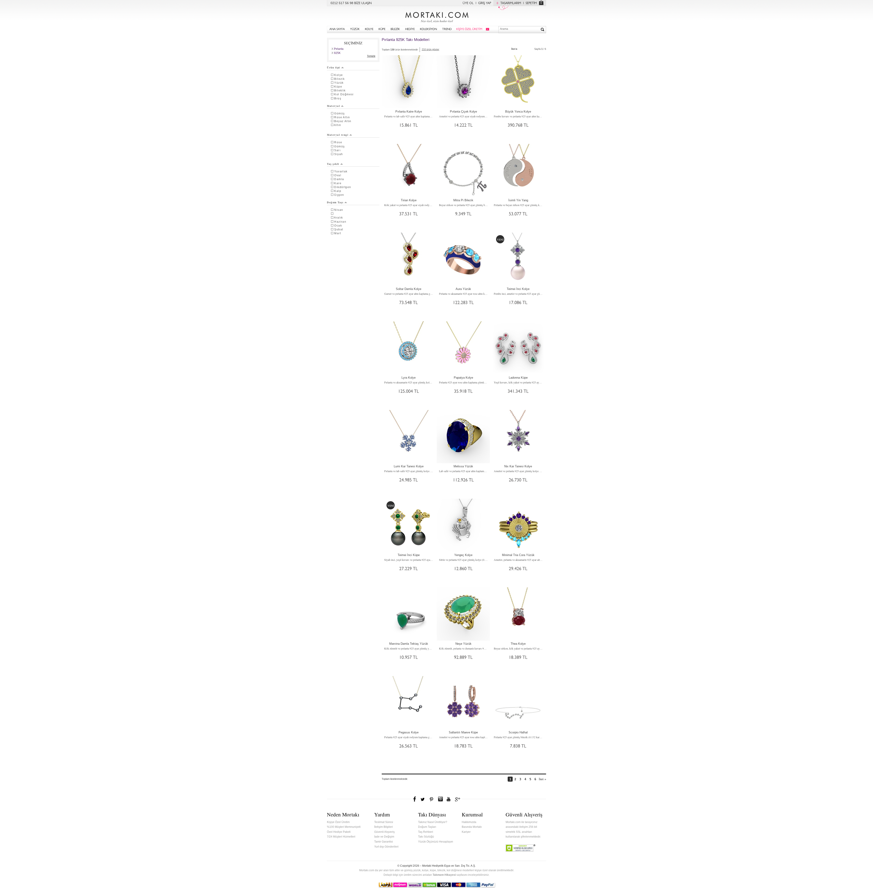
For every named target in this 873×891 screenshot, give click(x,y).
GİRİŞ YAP (484, 3)
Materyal (333, 106)
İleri (513, 49)
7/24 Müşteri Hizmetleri (341, 836)
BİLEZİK (395, 29)
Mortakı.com (436, 16)
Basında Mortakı (472, 826)
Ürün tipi (333, 67)
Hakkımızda (469, 822)
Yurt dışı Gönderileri (386, 846)
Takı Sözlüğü (426, 836)
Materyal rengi (337, 135)
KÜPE (382, 29)
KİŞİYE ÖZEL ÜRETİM (469, 29)
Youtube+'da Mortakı (448, 799)
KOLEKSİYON (428, 29)
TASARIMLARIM (509, 3)
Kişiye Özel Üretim (338, 822)
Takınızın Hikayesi (444, 874)
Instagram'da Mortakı (440, 799)
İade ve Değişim (384, 836)
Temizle (371, 56)
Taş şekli (333, 164)
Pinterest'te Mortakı (431, 799)
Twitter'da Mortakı (423, 799)
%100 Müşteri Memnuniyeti (344, 826)
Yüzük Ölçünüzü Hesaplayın (435, 841)
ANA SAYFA (337, 29)
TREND (447, 29)
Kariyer (466, 831)
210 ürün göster (430, 49)
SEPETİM (531, 3)
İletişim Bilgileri (383, 826)
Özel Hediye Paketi (339, 831)
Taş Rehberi (425, 831)
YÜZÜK (355, 29)
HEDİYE (410, 29)
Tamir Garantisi (383, 841)
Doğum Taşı (335, 202)
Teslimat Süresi (383, 822)
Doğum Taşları (427, 826)
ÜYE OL (468, 3)
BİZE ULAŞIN (363, 3)
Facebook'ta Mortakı (415, 799)
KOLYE (369, 29)
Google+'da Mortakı (458, 799)
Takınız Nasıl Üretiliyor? (432, 822)
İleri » (542, 779)
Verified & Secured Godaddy (520, 848)
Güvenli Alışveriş (384, 831)
